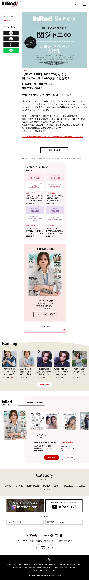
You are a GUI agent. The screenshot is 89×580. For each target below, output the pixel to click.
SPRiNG (79, 565)
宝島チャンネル (12, 565)
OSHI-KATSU (30, 193)
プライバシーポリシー (50, 541)
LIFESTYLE (81, 486)
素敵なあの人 (53, 565)
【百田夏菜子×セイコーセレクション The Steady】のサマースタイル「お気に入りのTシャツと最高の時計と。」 (9, 372)
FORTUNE (19, 486)
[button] (35, 435)
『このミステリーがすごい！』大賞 (44, 571)
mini (46, 565)
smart (39, 568)
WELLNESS (68, 486)
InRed (20, 565)
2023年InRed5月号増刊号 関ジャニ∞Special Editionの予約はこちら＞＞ (52, 136)
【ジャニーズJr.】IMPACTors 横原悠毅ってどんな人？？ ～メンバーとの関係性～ (34, 230)
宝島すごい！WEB (70, 568)
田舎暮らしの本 (58, 568)
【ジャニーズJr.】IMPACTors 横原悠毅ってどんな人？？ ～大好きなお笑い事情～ (54, 230)
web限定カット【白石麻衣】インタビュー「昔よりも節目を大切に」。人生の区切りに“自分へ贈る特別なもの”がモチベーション (26, 372)
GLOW (25, 568)
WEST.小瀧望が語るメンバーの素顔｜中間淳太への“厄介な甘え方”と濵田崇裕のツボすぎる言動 (61, 372)
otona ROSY (71, 565)
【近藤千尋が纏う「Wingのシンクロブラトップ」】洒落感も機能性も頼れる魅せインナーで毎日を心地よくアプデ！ (79, 372)
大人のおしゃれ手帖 (30, 565)
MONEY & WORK (33, 486)
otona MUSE (17, 568)
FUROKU (6, 21)
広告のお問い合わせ (65, 541)
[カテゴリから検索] (25, 522)
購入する (51, 457)
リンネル (62, 565)
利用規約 (31, 541)
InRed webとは (22, 541)
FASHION (46, 486)
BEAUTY (57, 486)
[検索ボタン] (64, 331)
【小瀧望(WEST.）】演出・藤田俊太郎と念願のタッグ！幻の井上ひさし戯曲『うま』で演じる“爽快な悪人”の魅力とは (44, 372)
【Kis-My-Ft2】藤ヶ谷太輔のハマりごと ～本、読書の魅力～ (54, 198)
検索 (76, 4)
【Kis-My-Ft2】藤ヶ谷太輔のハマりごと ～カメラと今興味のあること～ (34, 198)
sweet (41, 565)
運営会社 (39, 541)
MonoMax (32, 568)
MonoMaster (47, 568)
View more (44, 384)
